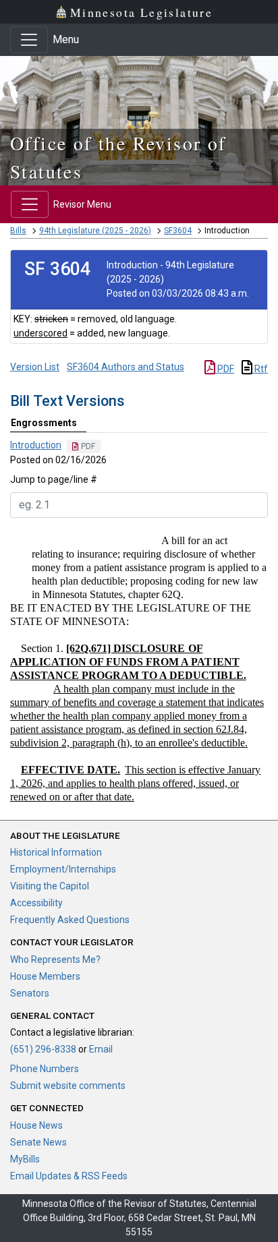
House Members (45, 976)
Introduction (35, 445)
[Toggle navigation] (29, 39)
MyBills (25, 1159)
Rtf (260, 368)
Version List (34, 366)
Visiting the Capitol (49, 886)
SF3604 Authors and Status (125, 366)
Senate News (38, 1142)
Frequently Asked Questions (70, 919)
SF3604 (178, 230)
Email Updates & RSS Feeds (69, 1176)
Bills (18, 230)
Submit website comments (68, 1085)
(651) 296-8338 (43, 1049)
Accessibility (36, 902)
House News (36, 1125)
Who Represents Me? (55, 959)
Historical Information (56, 852)
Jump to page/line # (53, 479)
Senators (29, 993)
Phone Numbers (44, 1068)
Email (101, 1049)
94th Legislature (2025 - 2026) (95, 230)
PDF (224, 368)
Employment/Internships (63, 869)
